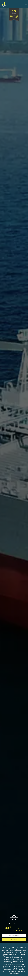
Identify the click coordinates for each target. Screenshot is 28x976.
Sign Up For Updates (14, 935)
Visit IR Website (14, 939)
